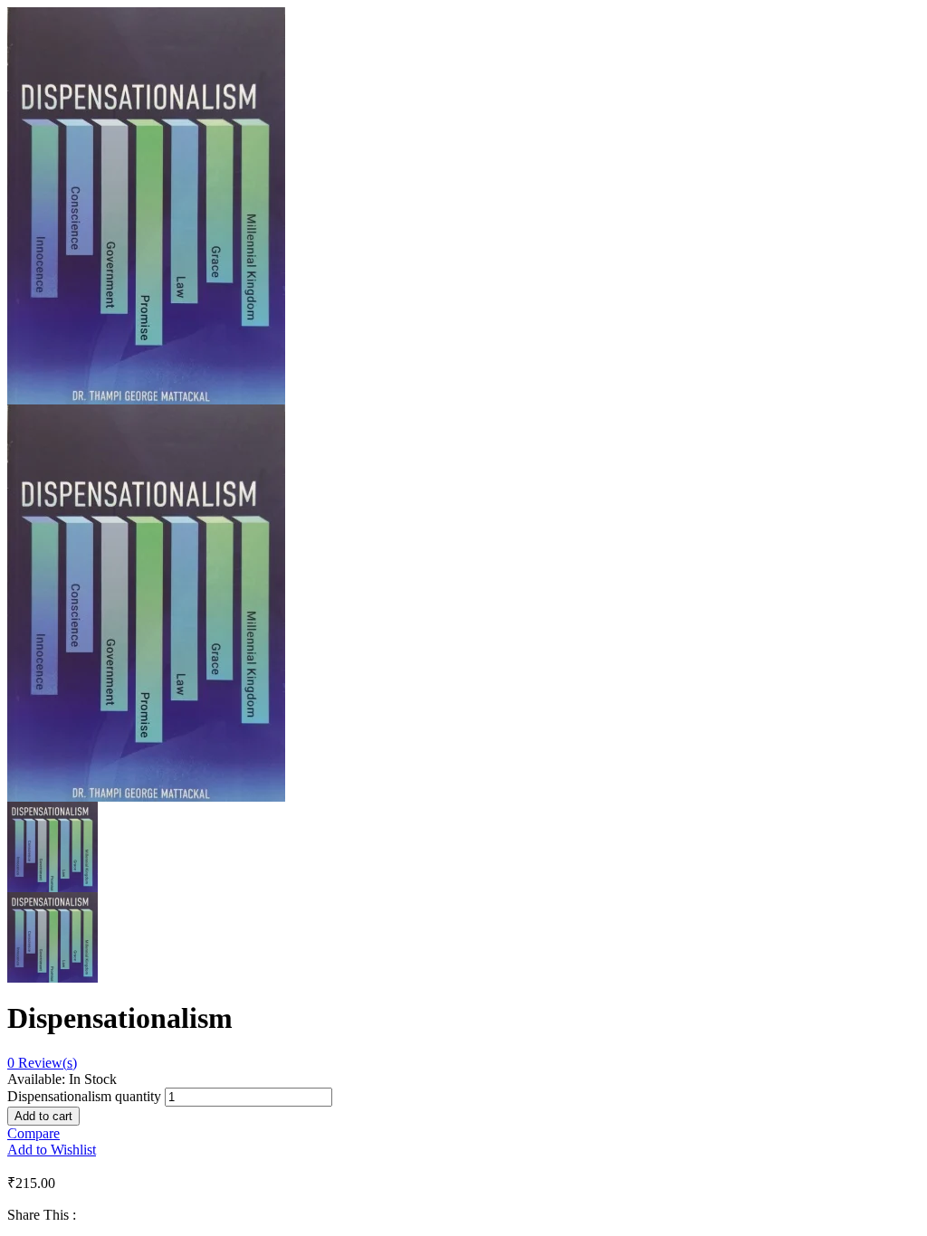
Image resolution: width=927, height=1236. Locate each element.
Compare (33, 1133)
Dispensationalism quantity (84, 1096)
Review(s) (42, 1062)
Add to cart (43, 1116)
